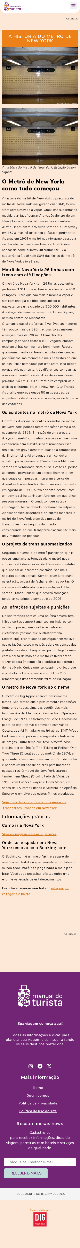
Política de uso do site (38, 1111)
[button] (73, 5)
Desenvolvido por (40, 1210)
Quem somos (38, 1095)
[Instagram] (30, 1066)
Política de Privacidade (38, 1103)
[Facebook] (40, 1066)
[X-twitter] (49, 1066)
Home (38, 1087)
